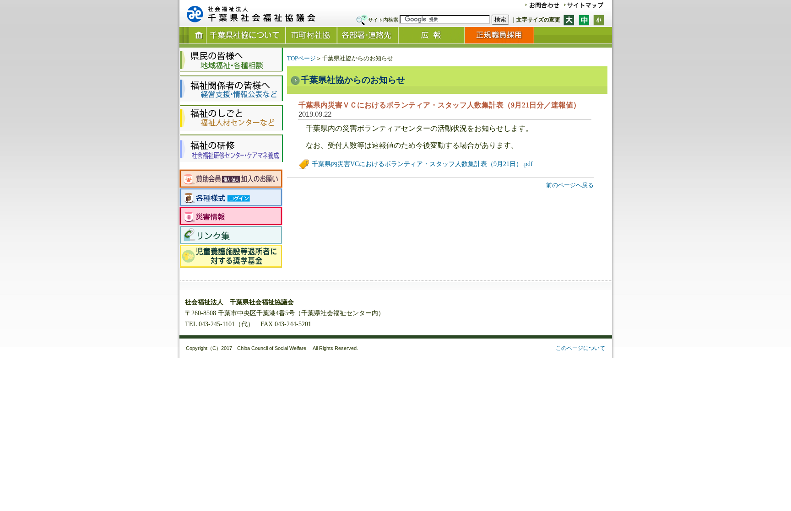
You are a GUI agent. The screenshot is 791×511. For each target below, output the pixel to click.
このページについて (580, 348)
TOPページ (301, 58)
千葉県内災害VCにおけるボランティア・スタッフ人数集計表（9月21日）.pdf (421, 164)
